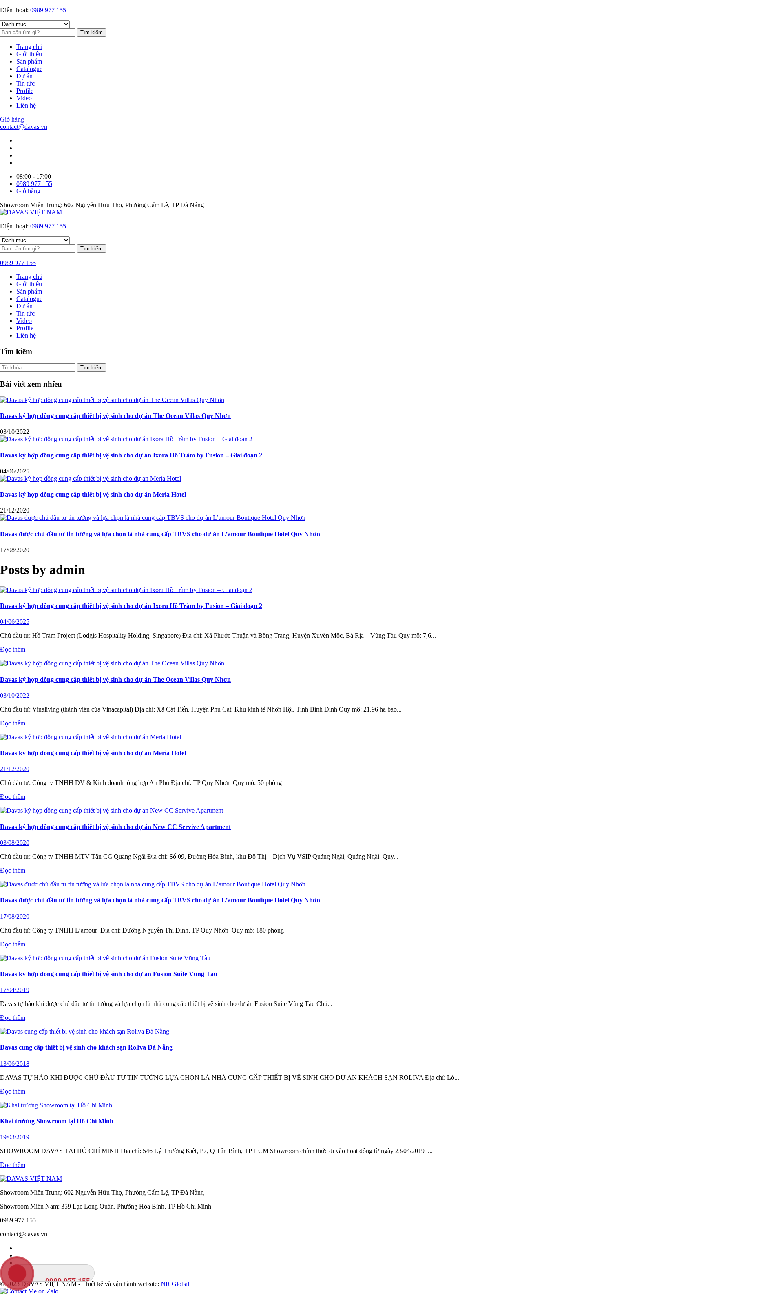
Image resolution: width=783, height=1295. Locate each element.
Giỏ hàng (12, 119)
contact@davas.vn (23, 126)
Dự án (24, 76)
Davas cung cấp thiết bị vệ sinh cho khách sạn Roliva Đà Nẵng (86, 1047)
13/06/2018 (14, 1063)
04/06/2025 (14, 621)
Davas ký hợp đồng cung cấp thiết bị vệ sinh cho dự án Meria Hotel (93, 494)
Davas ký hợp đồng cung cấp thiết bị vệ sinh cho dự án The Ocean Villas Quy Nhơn (115, 415)
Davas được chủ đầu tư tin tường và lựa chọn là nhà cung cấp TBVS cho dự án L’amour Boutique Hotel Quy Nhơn (160, 533)
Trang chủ (29, 46)
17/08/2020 (14, 916)
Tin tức (25, 83)
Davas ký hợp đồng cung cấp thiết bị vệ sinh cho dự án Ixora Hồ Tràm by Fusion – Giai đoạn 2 (131, 455)
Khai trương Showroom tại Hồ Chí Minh (56, 1121)
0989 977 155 (48, 10)
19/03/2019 (14, 1137)
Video (24, 98)
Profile (24, 90)
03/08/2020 (14, 842)
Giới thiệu (29, 54)
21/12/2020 (14, 768)
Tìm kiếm (91, 32)
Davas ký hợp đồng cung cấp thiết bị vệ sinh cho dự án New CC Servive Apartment (115, 826)
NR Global (175, 1283)
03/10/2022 (14, 695)
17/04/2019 (14, 989)
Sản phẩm (29, 61)
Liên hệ (26, 105)
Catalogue (29, 68)
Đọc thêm (12, 649)
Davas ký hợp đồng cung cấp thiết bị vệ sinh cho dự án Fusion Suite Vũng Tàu (108, 973)
